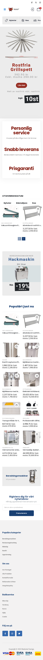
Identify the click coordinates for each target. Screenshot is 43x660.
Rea (34, 203)
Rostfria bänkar (28, 223)
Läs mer (17, 209)
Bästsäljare (21, 203)
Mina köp (5, 601)
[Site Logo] (14, 9)
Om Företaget (6, 570)
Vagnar (4, 360)
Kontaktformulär (7, 578)
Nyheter (7, 203)
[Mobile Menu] (4, 9)
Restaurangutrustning (9, 543)
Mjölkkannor (27, 360)
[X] (36, 2)
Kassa (4, 609)
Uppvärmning (6, 554)
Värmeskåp (26, 447)
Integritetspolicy (7, 585)
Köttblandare (27, 389)
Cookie (4, 617)
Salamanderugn (7, 447)
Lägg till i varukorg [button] (38, 209)
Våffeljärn (26, 418)
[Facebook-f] (5, 633)
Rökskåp (5, 547)
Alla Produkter (7, 574)
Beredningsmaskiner (9, 539)
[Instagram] (40, 2)
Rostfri (4, 550)
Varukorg (5, 605)
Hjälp (4, 613)
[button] (5, 72)
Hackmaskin (21, 259)
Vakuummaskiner (6, 223)
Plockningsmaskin (8, 418)
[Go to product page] (10, 212)
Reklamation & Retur (9, 582)
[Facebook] (32, 2)
